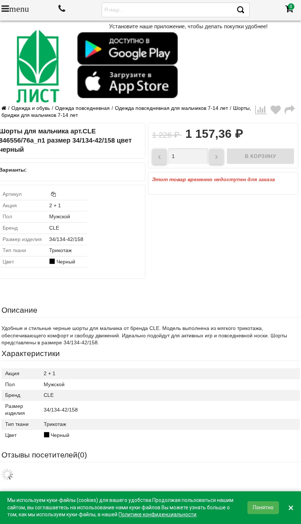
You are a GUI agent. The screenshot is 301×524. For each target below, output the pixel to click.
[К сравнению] (263, 112)
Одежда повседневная (82, 108)
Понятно (263, 507)
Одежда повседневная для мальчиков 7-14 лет (171, 108)
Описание (19, 310)
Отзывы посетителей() (44, 455)
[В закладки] (277, 112)
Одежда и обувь (30, 108)
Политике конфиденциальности (157, 514)
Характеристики (30, 353)
